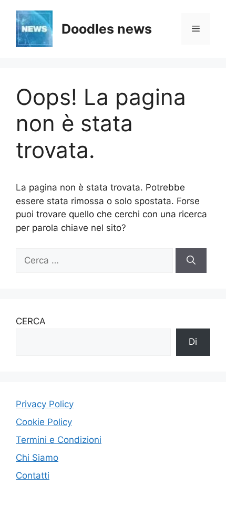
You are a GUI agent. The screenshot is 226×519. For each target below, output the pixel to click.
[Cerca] (191, 260)
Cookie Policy (44, 422)
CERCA (31, 321)
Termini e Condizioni (58, 440)
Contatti (32, 475)
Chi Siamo (37, 457)
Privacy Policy (45, 404)
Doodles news (106, 29)
